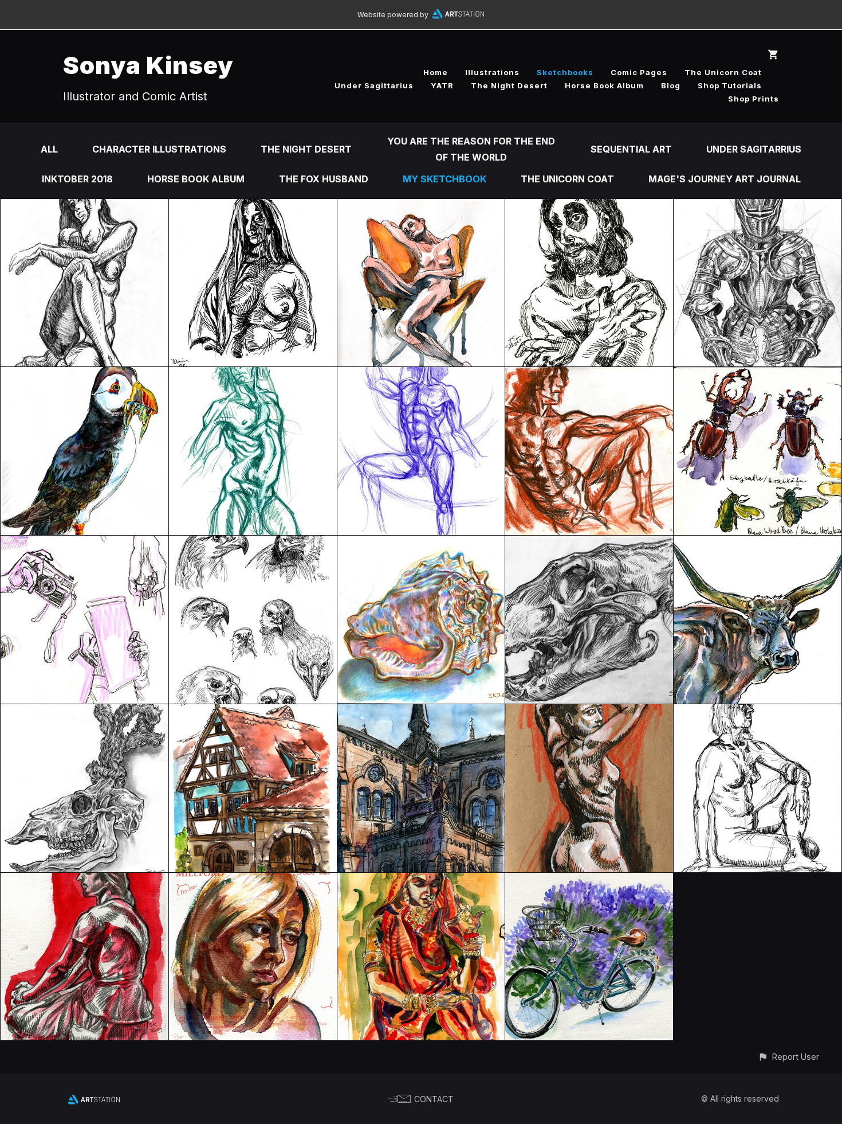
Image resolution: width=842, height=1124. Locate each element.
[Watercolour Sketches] (589, 881)
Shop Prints (753, 98)
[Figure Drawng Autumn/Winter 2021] (589, 207)
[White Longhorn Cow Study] (757, 543)
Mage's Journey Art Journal (724, 179)
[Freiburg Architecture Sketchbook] (421, 712)
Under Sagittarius (374, 85)
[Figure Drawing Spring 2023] (84, 207)
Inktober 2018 (77, 179)
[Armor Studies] (757, 207)
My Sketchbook (444, 179)
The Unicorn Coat (723, 72)
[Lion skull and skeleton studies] (589, 543)
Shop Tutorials (730, 85)
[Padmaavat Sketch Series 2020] (421, 881)
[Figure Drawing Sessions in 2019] (757, 712)
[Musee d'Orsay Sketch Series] (84, 881)
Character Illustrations (159, 149)
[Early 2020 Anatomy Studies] (253, 881)
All (49, 149)
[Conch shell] (421, 543)
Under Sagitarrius (753, 149)
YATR (442, 85)
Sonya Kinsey (148, 65)
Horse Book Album (604, 85)
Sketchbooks (565, 72)
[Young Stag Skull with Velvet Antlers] (84, 712)
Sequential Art (631, 149)
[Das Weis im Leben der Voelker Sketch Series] (589, 712)
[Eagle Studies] (253, 543)
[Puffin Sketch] (84, 375)
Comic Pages (639, 72)
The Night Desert (509, 85)
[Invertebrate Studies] (757, 375)
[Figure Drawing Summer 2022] (253, 207)
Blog (670, 85)
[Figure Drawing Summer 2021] (253, 375)
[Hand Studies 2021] (84, 543)
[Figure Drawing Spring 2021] (421, 375)
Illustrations (492, 72)
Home (435, 72)
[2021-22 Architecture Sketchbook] (253, 712)
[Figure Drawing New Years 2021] (421, 207)
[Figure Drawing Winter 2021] (589, 375)
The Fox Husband (323, 179)
